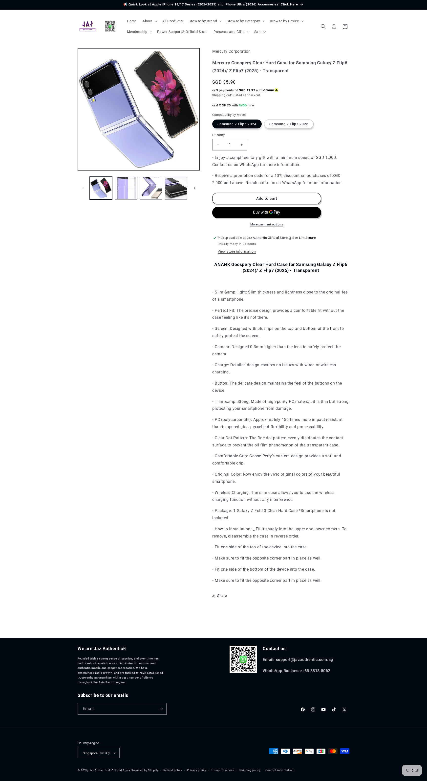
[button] (149, 21)
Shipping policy (250, 770)
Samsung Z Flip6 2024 (236, 124)
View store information (237, 251)
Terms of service (223, 770)
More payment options (266, 224)
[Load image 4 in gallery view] (176, 188)
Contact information (279, 770)
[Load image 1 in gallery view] (101, 188)
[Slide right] (194, 188)
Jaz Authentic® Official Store (109, 770)
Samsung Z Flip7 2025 (288, 124)
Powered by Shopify (145, 770)
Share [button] (222, 596)
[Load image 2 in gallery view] (126, 188)
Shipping (219, 95)
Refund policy (172, 770)
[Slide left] (83, 188)
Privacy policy (196, 770)
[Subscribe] (160, 709)
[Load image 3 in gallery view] (151, 188)
